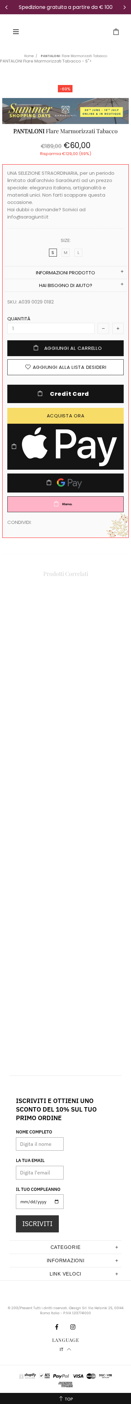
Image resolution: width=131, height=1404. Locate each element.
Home (29, 56)
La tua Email (30, 1160)
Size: (66, 240)
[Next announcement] (124, 7)
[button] (65, 1349)
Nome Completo (34, 1132)
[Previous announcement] (6, 7)
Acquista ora (66, 415)
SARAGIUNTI (66, 31)
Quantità (19, 318)
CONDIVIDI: (19, 522)
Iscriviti (37, 1223)
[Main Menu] (16, 31)
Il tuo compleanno (38, 1189)
